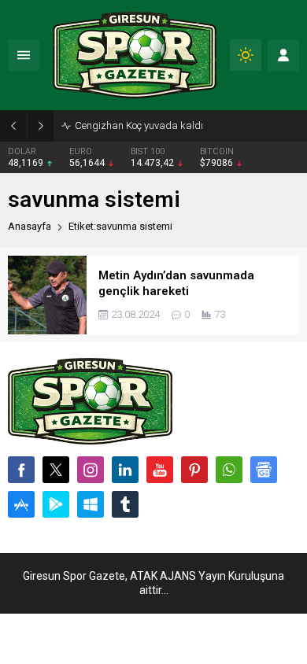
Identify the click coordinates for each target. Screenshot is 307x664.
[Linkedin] (125, 469)
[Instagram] (90, 469)
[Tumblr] (125, 504)
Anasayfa (29, 226)
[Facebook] (21, 469)
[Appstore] (21, 504)
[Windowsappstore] (90, 504)
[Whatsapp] (229, 469)
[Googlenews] (263, 469)
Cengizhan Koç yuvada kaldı (139, 125)
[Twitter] (56, 469)
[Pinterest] (194, 469)
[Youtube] (159, 469)
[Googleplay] (56, 504)
